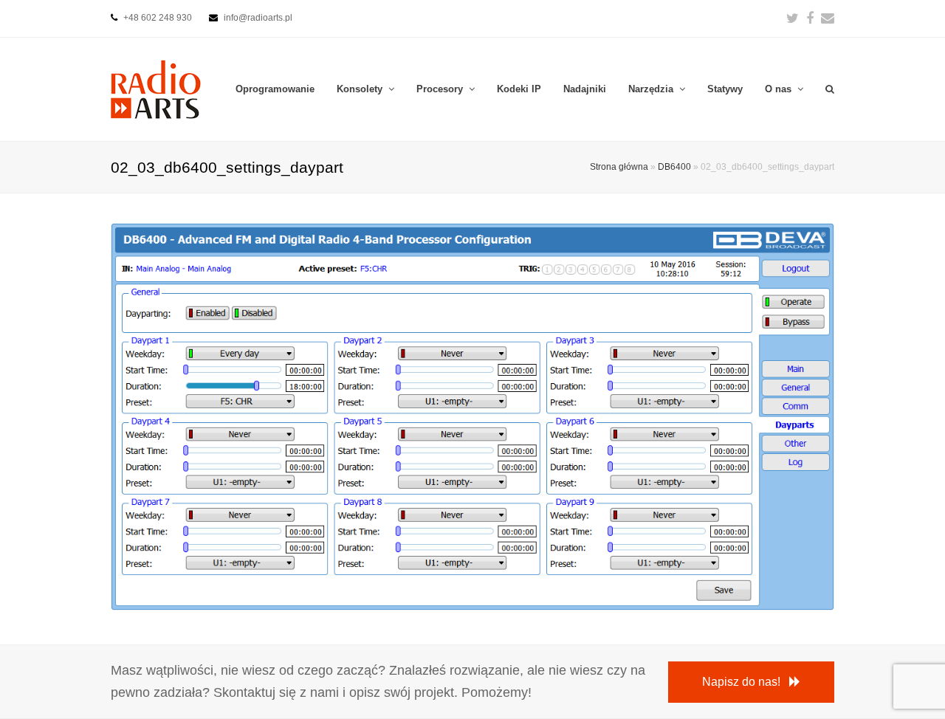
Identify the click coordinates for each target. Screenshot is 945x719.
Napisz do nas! (741, 681)
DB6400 (674, 166)
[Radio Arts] (156, 88)
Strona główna (619, 166)
